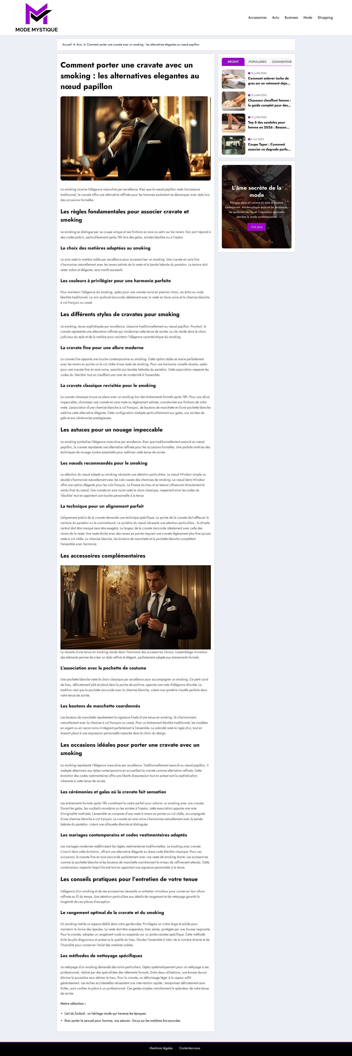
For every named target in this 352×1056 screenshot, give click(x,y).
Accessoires (257, 17)
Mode (307, 17)
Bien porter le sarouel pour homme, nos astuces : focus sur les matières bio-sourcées (122, 1020)
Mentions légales (161, 1048)
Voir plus (256, 227)
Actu (275, 17)
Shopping (325, 17)
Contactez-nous (189, 1048)
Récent (233, 62)
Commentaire (281, 62)
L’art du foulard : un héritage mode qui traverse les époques (105, 1013)
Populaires (257, 62)
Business (291, 17)
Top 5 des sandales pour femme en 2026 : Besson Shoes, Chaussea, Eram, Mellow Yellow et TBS (267, 125)
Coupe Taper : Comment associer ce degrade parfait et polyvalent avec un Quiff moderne (269, 147)
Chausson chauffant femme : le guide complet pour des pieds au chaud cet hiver (269, 103)
